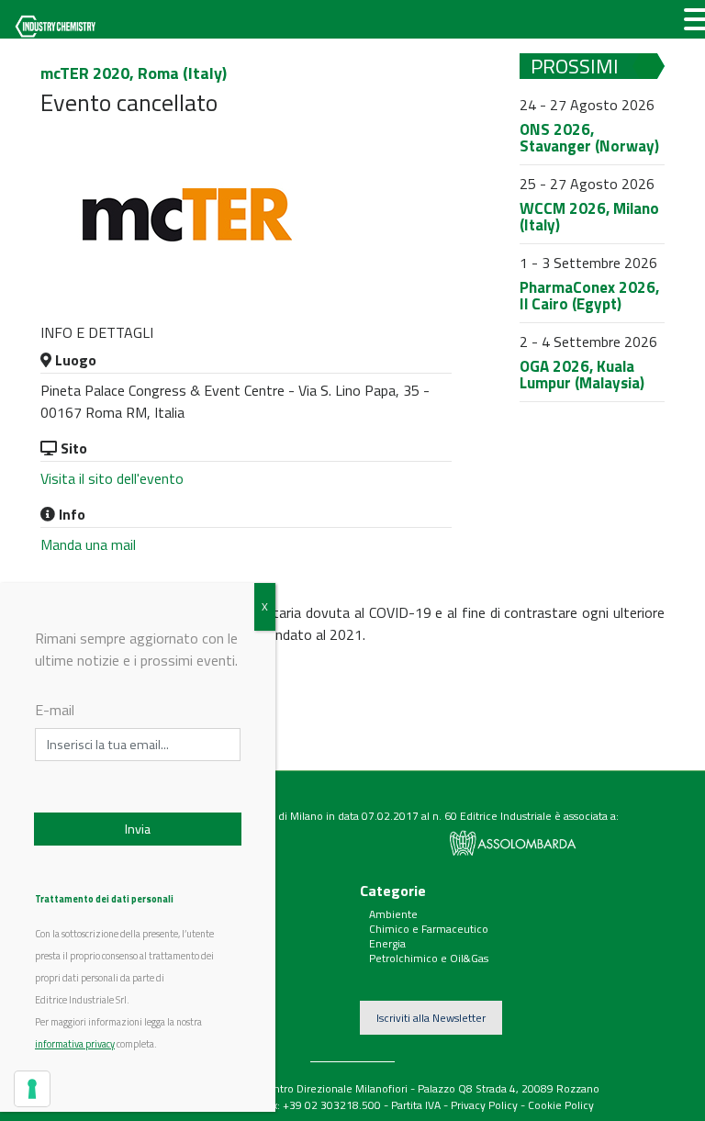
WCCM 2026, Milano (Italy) (589, 217)
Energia (387, 943)
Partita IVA (416, 1105)
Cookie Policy (561, 1105)
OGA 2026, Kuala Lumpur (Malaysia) (582, 375)
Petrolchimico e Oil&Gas (428, 958)
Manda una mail (88, 544)
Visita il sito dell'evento (112, 478)
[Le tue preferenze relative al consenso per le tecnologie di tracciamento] (32, 1088)
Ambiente (393, 914)
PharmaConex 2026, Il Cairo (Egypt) (589, 296)
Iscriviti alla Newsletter (431, 1017)
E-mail (54, 710)
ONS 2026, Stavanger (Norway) (589, 138)
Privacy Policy (484, 1105)
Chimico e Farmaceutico (428, 928)
